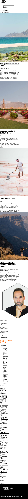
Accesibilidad (6, 489)
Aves (3, 397)
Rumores (5, 379)
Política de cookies (7, 491)
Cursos (4, 6)
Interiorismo (6, 360)
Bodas (3, 399)
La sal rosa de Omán (7, 198)
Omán (3, 444)
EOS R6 (5, 409)
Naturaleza (5, 7)
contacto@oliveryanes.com (6, 340)
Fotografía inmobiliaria (8, 5)
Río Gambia (4, 452)
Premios (2, 449)
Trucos (4, 381)
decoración (3, 406)
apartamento (4, 393)
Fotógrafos (5, 356)
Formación (5, 353)
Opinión (5, 367)
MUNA (4, 437)
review (4, 451)
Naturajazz (3, 438)
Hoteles (5, 358)
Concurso (5, 405)
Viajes (7, 68)
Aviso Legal (5, 487)
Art (1, 395)
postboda (3, 447)
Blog (4, 9)
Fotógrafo (5, 10)
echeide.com (19, 496)
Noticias (5, 365)
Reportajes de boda (5, 377)
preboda (3, 448)
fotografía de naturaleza (4, 416)
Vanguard (5, 465)
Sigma (4, 456)
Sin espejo (3, 460)
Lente (4, 430)
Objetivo (5, 442)
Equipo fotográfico (4, 269)
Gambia (5, 420)
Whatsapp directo (4, 343)
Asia (5, 395)
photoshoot (4, 445)
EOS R (2, 407)
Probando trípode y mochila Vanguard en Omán (8, 264)
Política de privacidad (8, 488)
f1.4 (2, 410)
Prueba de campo (5, 374)
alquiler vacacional (3, 390)
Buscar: (2, 480)
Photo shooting (5, 371)
